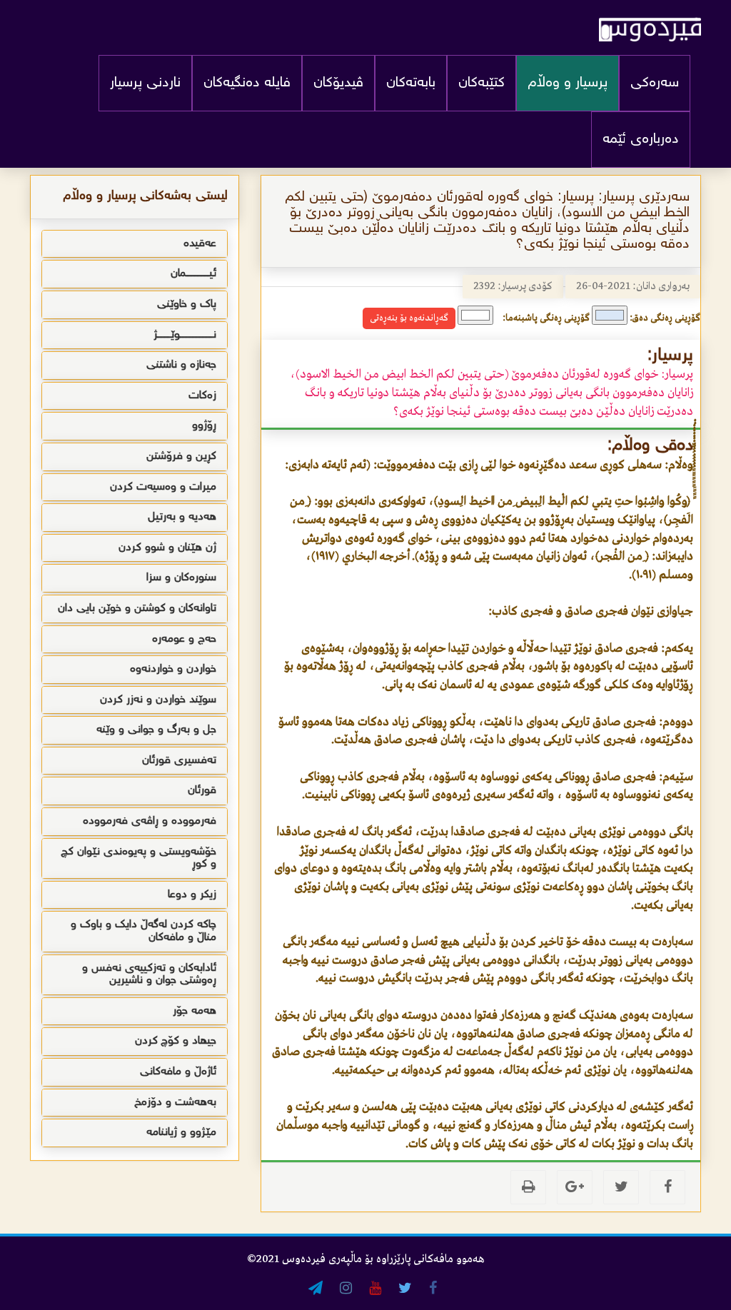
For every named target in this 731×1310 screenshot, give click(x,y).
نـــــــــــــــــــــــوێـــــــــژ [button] (184, 335)
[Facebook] (667, 1187)
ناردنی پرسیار (145, 83)
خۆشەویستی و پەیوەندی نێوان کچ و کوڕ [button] (138, 858)
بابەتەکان (410, 83)
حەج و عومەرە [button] (184, 639)
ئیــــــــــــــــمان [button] (193, 274)
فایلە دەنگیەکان (247, 83)
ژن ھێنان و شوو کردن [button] (167, 548)
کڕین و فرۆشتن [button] (181, 456)
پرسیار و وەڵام (568, 83)
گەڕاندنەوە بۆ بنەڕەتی (409, 318)
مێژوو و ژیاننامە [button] (181, 1132)
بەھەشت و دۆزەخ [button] (175, 1102)
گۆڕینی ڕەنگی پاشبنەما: (546, 318)
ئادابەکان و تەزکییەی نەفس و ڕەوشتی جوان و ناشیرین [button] (149, 974)
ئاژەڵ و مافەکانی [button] (178, 1072)
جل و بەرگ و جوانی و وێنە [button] (156, 730)
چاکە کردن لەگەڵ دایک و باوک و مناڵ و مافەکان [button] (143, 931)
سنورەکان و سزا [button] (181, 578)
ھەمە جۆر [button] (194, 1011)
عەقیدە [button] (199, 244)
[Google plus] (575, 1187)
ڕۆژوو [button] (204, 426)
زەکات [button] (202, 396)
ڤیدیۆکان (338, 83)
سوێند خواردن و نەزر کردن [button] (158, 700)
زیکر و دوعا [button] (192, 895)
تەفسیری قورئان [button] (179, 760)
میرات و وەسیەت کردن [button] (163, 487)
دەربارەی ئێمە (641, 139)
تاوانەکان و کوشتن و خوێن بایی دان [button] (137, 608)
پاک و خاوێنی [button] (186, 304)
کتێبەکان (481, 83)
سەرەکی (654, 83)
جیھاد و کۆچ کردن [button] (175, 1041)
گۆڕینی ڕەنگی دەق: (665, 318)
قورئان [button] (202, 790)
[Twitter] (621, 1187)
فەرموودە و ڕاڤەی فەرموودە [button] (149, 821)
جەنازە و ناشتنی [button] (181, 365)
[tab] (134, 244)
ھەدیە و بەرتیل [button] (182, 517)
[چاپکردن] (528, 1187)
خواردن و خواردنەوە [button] (173, 669)
